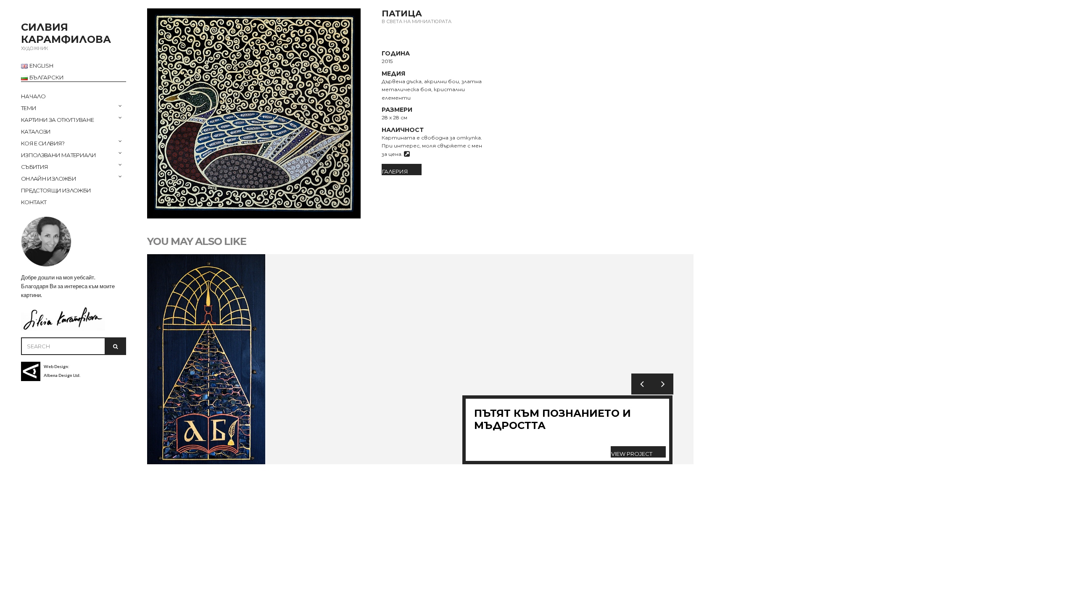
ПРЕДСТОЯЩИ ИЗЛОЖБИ (56, 190)
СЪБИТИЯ (34, 166)
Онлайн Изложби (48, 178)
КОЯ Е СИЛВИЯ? (43, 143)
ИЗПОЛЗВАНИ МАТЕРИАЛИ (58, 155)
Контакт (33, 202)
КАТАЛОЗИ (36, 131)
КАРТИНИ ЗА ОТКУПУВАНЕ (57, 119)
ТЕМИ (28, 108)
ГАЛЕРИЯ (395, 171)
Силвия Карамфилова (66, 33)
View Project (631, 453)
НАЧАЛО (33, 96)
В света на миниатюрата (416, 21)
